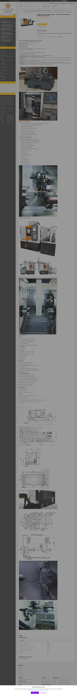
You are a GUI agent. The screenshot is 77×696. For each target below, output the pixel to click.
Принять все (34, 692)
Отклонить (44, 692)
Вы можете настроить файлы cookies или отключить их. (38, 690)
